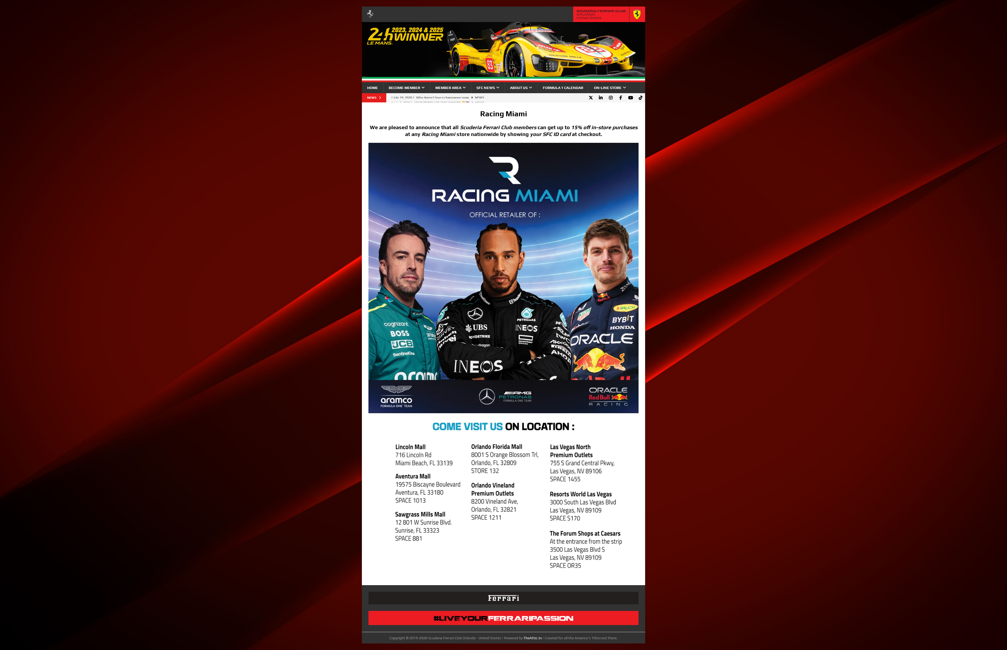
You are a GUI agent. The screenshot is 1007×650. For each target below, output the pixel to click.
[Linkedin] (600, 97)
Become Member (404, 88)
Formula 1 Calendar (563, 88)
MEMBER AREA (448, 88)
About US (519, 88)
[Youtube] (630, 97)
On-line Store (608, 88)
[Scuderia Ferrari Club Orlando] (503, 79)
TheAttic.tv (532, 638)
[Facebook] (620, 97)
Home (372, 88)
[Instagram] (610, 97)
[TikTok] (640, 97)
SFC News (485, 88)
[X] (590, 97)
